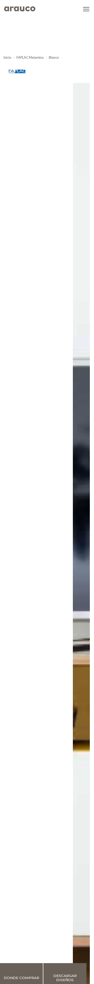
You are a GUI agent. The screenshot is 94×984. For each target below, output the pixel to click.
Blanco (54, 57)
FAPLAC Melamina (30, 57)
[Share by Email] (88, 71)
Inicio (7, 57)
